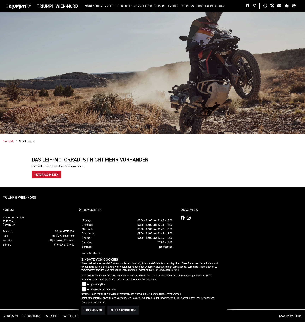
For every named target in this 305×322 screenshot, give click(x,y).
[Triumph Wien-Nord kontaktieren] (281, 6)
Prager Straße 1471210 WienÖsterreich (13, 221)
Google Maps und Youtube (101, 289)
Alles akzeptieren (123, 310)
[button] (94, 6)
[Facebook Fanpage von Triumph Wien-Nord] (249, 6)
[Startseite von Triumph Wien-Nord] (18, 6)
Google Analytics (96, 284)
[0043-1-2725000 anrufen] (273, 6)
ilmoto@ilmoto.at (63, 244)
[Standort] (288, 6)
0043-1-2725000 (64, 231)
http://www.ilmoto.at (61, 240)
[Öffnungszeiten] (266, 6)
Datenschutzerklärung (167, 269)
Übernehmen (93, 310)
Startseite (8, 141)
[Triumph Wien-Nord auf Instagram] (256, 6)
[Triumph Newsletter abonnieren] (295, 6)
